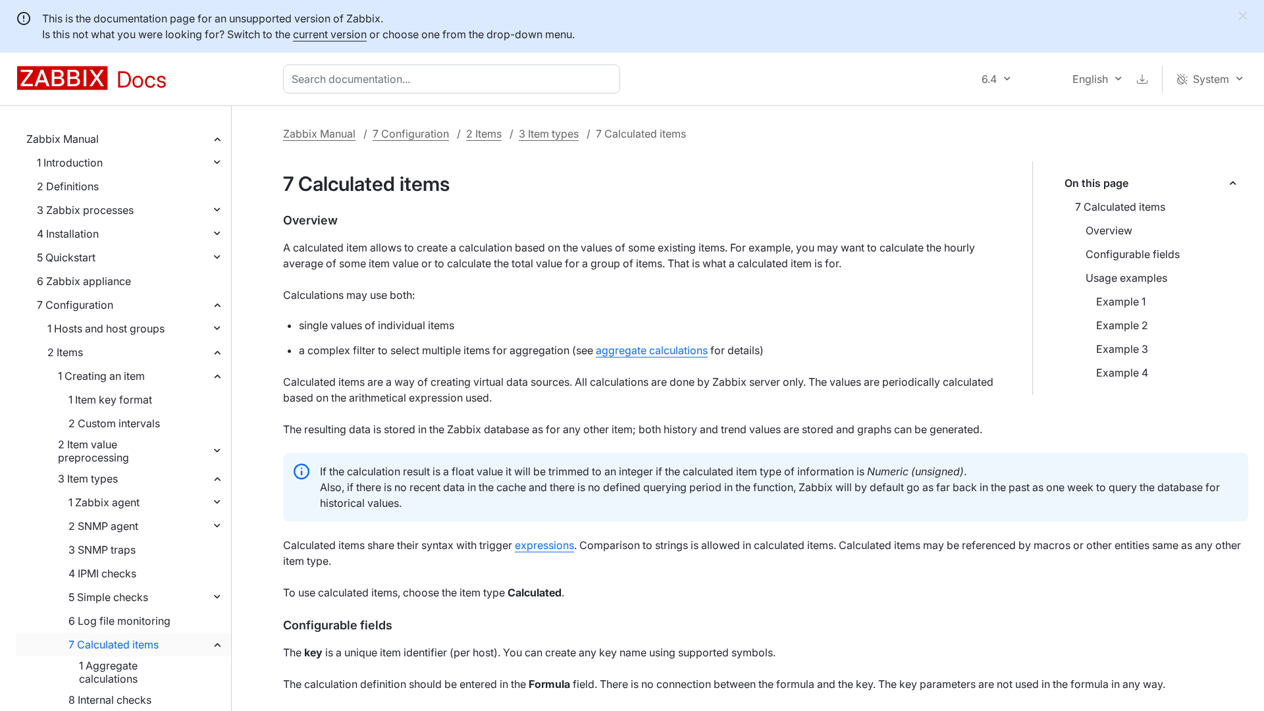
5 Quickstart (66, 257)
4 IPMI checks (102, 573)
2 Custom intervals (114, 423)
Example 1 (1121, 301)
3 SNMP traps (102, 549)
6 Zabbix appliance (84, 281)
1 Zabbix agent (104, 502)
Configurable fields (1133, 254)
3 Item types (88, 478)
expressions (544, 545)
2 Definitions (68, 186)
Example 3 (1122, 349)
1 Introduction (70, 162)
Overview (1109, 230)
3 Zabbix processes (85, 210)
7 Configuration (75, 304)
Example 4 (1122, 372)
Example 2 (1122, 325)
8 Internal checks (109, 699)
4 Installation (68, 233)
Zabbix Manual (62, 138)
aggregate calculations (652, 350)
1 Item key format (110, 399)
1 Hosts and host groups (106, 328)
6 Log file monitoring (119, 620)
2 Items (65, 352)
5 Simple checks (108, 597)
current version (330, 34)
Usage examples (1126, 277)
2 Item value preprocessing (93, 451)
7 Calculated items (113, 644)
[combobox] (454, 79)
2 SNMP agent (103, 526)
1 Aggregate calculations (108, 672)
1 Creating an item (101, 375)
